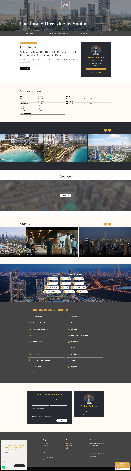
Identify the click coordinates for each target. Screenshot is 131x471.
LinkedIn (70, 445)
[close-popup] (25, 442)
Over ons (38, 6)
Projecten (22, 6)
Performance (83, 291)
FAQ (53, 6)
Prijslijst (66, 287)
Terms (37, 420)
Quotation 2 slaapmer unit (53, 291)
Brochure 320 (66, 278)
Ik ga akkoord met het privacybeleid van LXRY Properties (44, 416)
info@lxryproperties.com (96, 63)
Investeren (46, 6)
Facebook (70, 448)
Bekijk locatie (65, 195)
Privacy (35, 420)
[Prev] (105, 130)
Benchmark (101, 6)
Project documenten (96, 72)
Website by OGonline (72, 469)
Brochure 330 (79, 278)
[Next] (109, 130)
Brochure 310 (53, 278)
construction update (80, 287)
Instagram (70, 443)
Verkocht (30, 6)
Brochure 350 (66, 283)
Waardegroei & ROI (53, 287)
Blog (93, 6)
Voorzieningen (70, 291)
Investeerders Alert (84, 6)
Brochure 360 (79, 283)
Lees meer (25, 68)
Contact (109, 6)
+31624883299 (94, 65)
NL (109, 2)
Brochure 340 (53, 283)
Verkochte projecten (48, 457)
